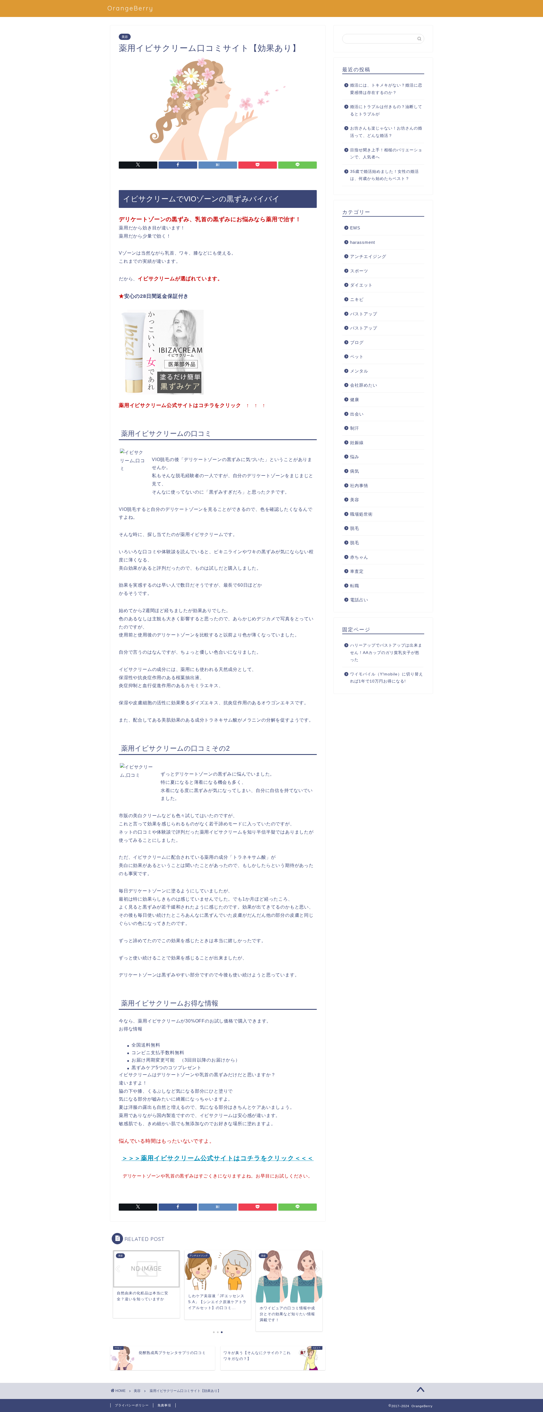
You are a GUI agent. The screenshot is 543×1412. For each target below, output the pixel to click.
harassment (362, 242)
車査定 (357, 571)
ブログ (357, 342)
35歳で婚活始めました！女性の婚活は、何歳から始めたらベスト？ (384, 175)
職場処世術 (361, 514)
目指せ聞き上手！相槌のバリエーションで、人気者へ (386, 154)
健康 (354, 399)
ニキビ (357, 299)
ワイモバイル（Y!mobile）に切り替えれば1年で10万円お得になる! (386, 678)
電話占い (359, 599)
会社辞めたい (363, 385)
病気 (354, 471)
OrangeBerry (130, 8)
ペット (357, 356)
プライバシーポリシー (132, 1405)
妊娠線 (357, 442)
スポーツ (359, 270)
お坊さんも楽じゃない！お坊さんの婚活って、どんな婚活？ (386, 132)
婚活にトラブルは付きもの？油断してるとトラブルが (386, 110)
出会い (357, 414)
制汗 (354, 428)
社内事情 (359, 485)
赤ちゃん (359, 557)
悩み (354, 456)
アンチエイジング (368, 256)
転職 (354, 585)
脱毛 (354, 528)
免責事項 (164, 1405)
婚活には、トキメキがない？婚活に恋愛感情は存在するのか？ (386, 89)
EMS (355, 227)
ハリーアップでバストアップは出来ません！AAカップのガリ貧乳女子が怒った (386, 652)
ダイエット (361, 285)
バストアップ (363, 313)
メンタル (359, 371)
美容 (125, 36)
